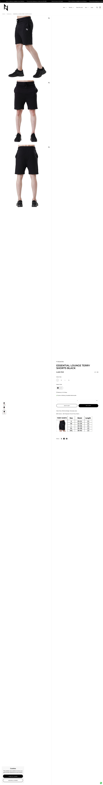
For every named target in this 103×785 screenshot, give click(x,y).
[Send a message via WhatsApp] (101, 783)
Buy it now (88, 405)
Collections (9, 14)
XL (68, 380)
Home (3, 14)
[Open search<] (97, 7)
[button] (96, 400)
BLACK (60, 387)
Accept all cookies (13, 776)
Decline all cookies (13, 780)
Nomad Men (61, 361)
